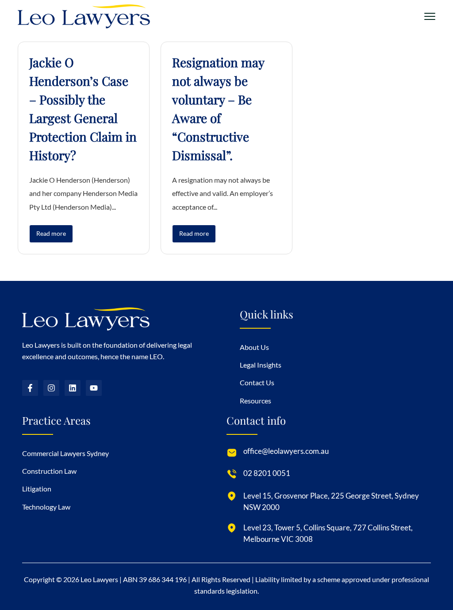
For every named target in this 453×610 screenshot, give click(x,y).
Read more (51, 233)
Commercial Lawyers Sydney (65, 453)
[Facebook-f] (30, 388)
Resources (255, 400)
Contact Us (257, 382)
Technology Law (46, 507)
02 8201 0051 (266, 473)
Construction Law (49, 471)
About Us (254, 347)
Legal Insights (260, 365)
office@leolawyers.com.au (286, 451)
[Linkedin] (73, 388)
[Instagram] (51, 388)
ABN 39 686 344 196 (155, 579)
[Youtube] (94, 388)
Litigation (36, 488)
